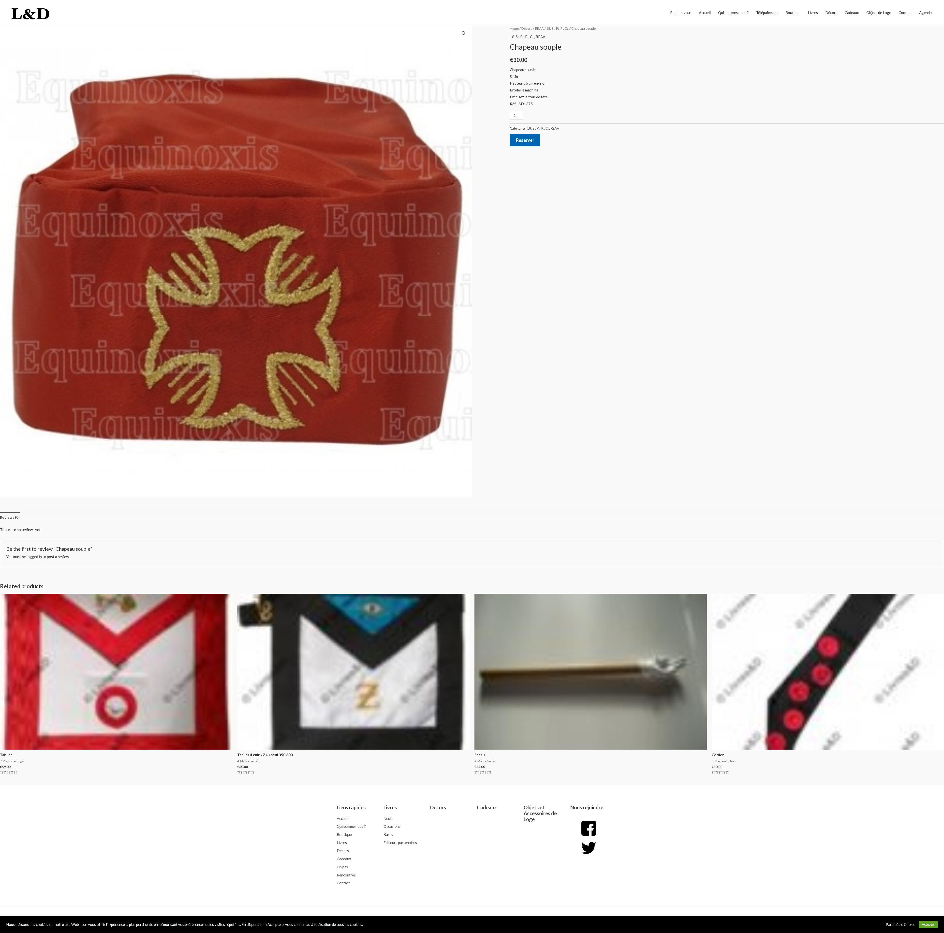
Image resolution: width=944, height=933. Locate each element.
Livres (813, 12)
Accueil (705, 12)
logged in (34, 556)
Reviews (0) (10, 517)
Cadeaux (852, 12)
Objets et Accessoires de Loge (540, 813)
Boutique (792, 12)
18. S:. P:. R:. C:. (557, 28)
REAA (539, 28)
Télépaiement (767, 12)
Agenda (925, 12)
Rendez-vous (681, 12)
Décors (831, 12)
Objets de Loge (878, 12)
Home (514, 28)
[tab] (10, 517)
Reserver (525, 140)
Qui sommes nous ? (733, 12)
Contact (905, 12)
